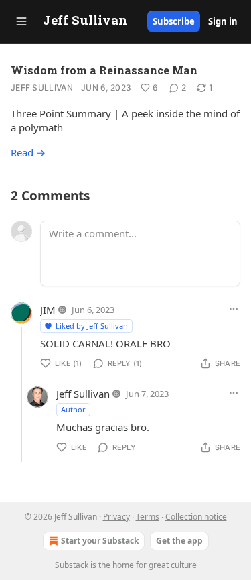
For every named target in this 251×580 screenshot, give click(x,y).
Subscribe (174, 21)
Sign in (223, 21)
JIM (48, 309)
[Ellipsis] (233, 309)
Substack (71, 565)
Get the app (179, 540)
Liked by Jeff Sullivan (92, 326)
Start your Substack (100, 540)
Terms (147, 516)
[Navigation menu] (21, 21)
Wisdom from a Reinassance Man (104, 70)
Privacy (116, 516)
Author (73, 409)
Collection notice (196, 516)
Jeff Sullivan (42, 87)
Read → (28, 152)
